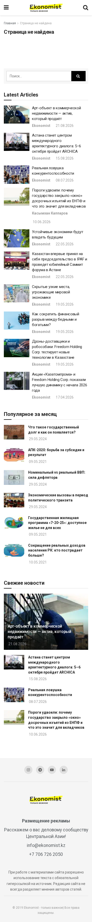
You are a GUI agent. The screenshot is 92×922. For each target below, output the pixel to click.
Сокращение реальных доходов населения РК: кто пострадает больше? (56, 550)
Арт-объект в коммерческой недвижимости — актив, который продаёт (56, 113)
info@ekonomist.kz (46, 845)
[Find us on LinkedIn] (64, 770)
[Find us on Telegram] (40, 770)
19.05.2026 (64, 304)
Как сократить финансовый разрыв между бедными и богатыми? (55, 319)
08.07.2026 (64, 180)
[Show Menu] (6, 7)
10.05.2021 (37, 562)
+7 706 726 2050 (46, 854)
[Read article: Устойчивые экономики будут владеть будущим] (16, 238)
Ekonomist (41, 126)
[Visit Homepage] (46, 7)
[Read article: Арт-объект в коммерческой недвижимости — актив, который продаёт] (16, 114)
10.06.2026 (41, 222)
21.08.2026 (64, 126)
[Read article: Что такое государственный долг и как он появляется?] (14, 432)
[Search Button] (85, 7)
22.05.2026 (64, 244)
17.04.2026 (64, 397)
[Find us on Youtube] (52, 770)
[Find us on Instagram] (28, 770)
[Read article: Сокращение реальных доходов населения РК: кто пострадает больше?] (14, 550)
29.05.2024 (37, 439)
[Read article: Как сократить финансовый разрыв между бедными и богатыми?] (16, 321)
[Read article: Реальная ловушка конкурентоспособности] (16, 174)
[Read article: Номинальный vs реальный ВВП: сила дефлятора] (14, 477)
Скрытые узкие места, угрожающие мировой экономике (51, 292)
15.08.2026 (64, 158)
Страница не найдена (36, 23)
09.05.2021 (37, 462)
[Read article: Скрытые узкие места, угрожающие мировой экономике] (16, 293)
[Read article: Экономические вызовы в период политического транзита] (14, 500)
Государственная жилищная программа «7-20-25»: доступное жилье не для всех (57, 523)
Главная (10, 23)
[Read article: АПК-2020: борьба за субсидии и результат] (14, 455)
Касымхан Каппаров (50, 213)
